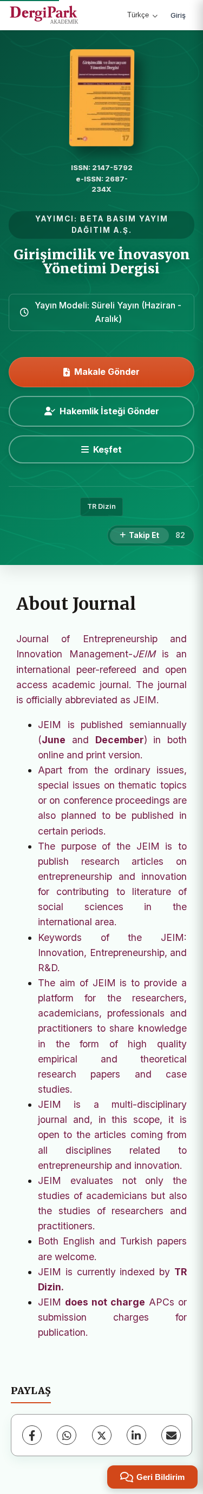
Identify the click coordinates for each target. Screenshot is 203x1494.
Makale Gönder (107, 371)
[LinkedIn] (136, 1435)
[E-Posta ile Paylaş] (171, 1435)
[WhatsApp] (66, 1435)
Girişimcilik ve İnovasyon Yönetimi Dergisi (102, 261)
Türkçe (138, 15)
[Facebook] (32, 1435)
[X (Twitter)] (102, 1435)
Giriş (178, 15)
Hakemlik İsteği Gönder (109, 411)
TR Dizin (101, 506)
